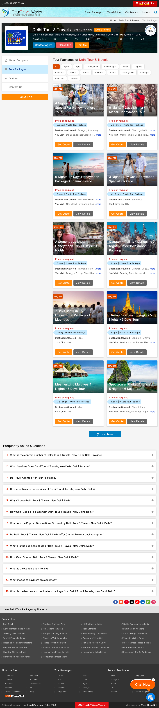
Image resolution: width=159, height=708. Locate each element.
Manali (86, 675)
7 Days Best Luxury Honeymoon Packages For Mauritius (74, 315)
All (56, 66)
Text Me (82, 44)
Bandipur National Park (54, 624)
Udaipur (61, 687)
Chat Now (142, 685)
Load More (107, 434)
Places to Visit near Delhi (55, 642)
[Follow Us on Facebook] (115, 602)
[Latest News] (121, 602)
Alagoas (138, 66)
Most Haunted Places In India (136, 642)
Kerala (60, 675)
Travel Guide (114, 12)
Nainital (61, 683)
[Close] (153, 679)
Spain (113, 683)
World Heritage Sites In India (16, 628)
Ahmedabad (92, 66)
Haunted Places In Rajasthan (96, 647)
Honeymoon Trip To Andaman (136, 652)
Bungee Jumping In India (55, 633)
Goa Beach (8, 624)
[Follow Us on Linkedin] (142, 602)
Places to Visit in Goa (93, 638)
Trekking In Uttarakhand (14, 633)
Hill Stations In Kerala (53, 628)
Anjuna (112, 72)
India (113, 675)
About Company (18, 60)
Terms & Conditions (13, 691)
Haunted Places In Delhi (94, 642)
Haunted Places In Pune (14, 652)
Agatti (66, 66)
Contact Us (15, 86)
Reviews (87, 29)
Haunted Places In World (15, 647)
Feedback (34, 675)
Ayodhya (144, 72)
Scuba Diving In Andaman (134, 633)
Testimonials (35, 683)
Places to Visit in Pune (133, 638)
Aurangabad (128, 72)
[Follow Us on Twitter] (131, 602)
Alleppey (59, 72)
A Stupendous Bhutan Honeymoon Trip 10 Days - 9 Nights (76, 246)
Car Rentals (131, 12)
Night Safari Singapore (133, 628)
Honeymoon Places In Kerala (16, 656)
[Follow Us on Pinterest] (126, 602)
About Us (34, 679)
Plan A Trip (65, 44)
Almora (73, 72)
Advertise (9, 683)
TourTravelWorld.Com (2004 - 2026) (39, 705)
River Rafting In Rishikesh (95, 633)
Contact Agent (43, 44)
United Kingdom (142, 691)
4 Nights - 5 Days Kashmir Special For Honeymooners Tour (75, 107)
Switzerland (88, 691)
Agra (78, 66)
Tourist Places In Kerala (14, 638)
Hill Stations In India (92, 624)
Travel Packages (94, 12)
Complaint (9, 679)
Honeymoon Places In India (56, 652)
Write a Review (102, 29)
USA (113, 687)
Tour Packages (17, 69)
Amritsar (99, 72)
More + (74, 78)
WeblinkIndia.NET (149, 705)
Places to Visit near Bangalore (17, 642)
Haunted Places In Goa (133, 647)
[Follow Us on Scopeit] (148, 602)
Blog (32, 691)
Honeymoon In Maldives (94, 652)
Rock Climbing (89, 628)
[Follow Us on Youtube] (137, 602)
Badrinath (59, 78)
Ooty (85, 679)
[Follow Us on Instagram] (153, 602)
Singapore (62, 691)
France (114, 691)
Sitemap (8, 687)
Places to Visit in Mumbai (55, 638)
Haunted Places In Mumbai (56, 647)
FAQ (31, 687)
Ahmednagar (110, 66)
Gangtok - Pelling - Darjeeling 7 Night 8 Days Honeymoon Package (132, 246)
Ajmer (125, 66)
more (98, 134)
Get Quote (63, 144)
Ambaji (86, 72)
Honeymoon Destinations (55, 656)
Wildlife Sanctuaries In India (135, 624)
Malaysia (87, 687)
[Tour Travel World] (22, 12)
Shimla (61, 679)
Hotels (146, 12)
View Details (83, 144)
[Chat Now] (150, 697)
